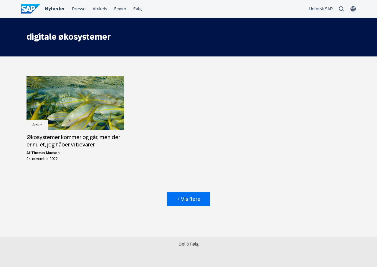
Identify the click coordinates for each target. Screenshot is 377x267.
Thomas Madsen (45, 153)
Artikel (37, 125)
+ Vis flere (188, 199)
